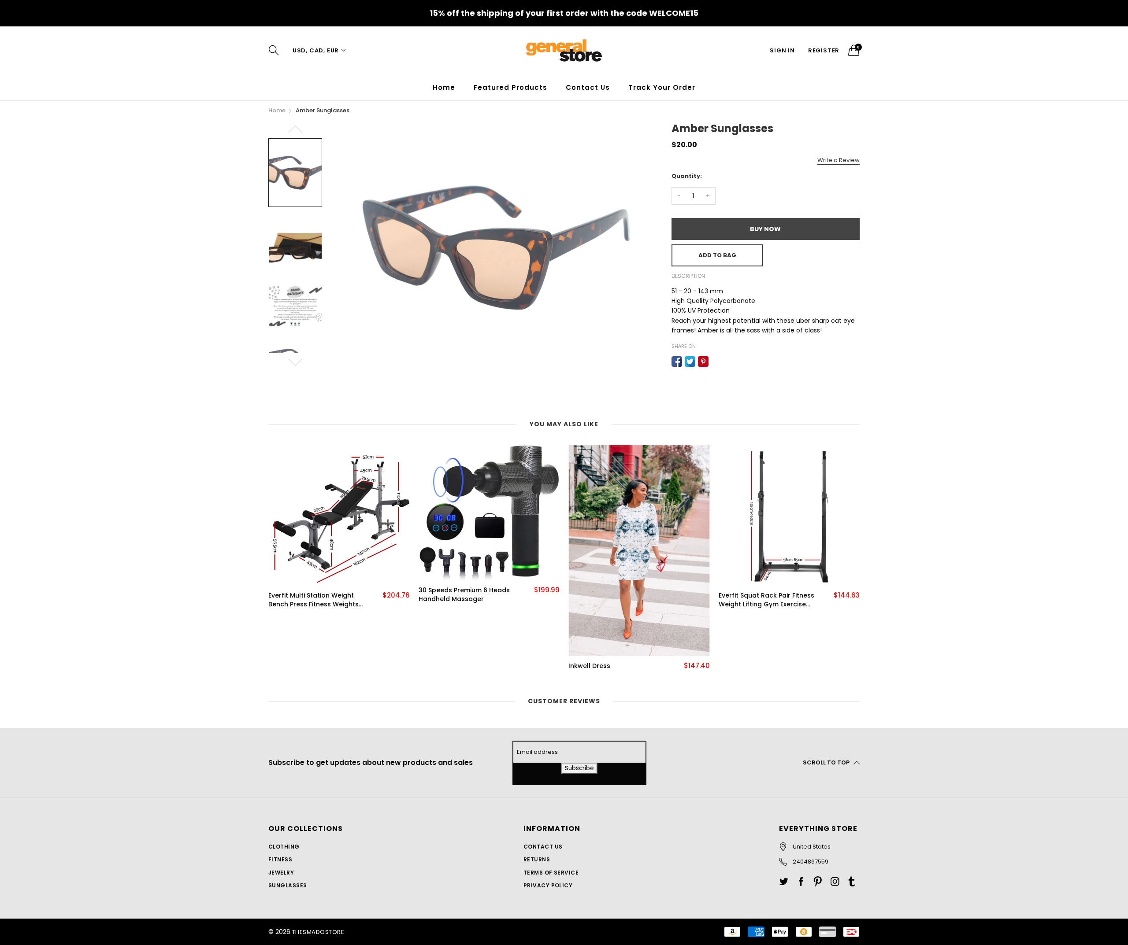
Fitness (280, 859)
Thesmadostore (318, 932)
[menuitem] (443, 87)
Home (444, 87)
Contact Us (588, 87)
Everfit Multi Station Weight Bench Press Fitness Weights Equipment (313, 600)
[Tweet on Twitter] (690, 361)
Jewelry (281, 872)
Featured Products (510, 87)
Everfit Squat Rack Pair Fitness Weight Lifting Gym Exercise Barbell (766, 600)
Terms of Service (551, 872)
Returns (536, 859)
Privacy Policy (548, 885)
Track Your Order (661, 87)
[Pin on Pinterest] (703, 361)
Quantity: (687, 176)
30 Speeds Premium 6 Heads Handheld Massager (464, 594)
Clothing (284, 846)
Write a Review (838, 160)
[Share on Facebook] (677, 361)
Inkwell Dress (589, 666)
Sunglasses (287, 885)
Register (823, 50)
